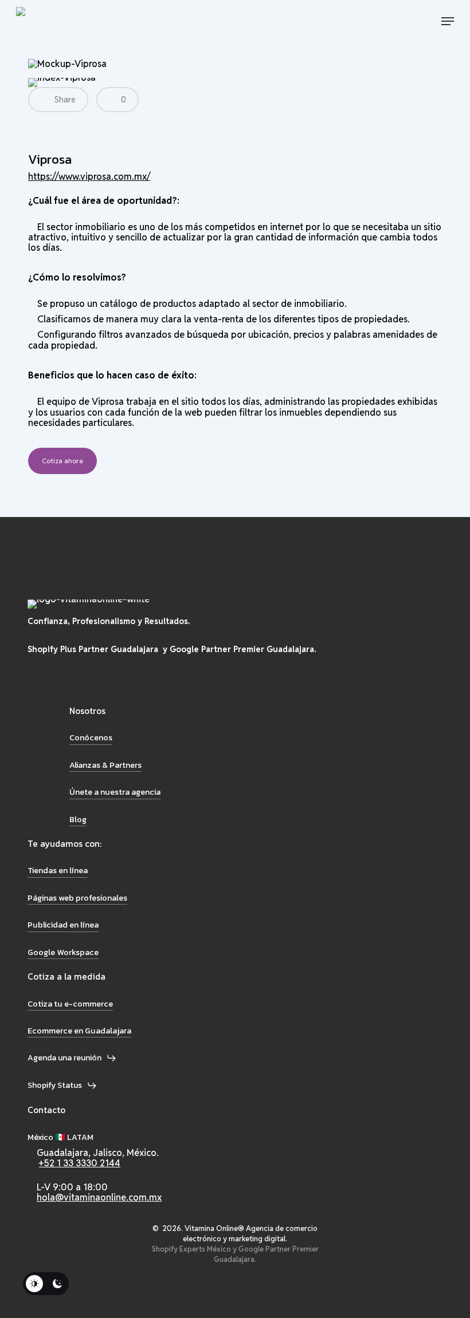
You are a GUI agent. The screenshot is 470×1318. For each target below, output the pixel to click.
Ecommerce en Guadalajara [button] (79, 1030)
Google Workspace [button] (63, 952)
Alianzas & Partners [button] (105, 765)
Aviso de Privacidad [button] (70, 1275)
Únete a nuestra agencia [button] (114, 792)
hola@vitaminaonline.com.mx (99, 1197)
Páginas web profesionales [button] (77, 897)
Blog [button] (78, 819)
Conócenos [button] (90, 737)
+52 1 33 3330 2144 (79, 1163)
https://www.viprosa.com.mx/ (89, 177)
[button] (447, 21)
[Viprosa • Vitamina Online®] (58, 21)
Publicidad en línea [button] (63, 924)
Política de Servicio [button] (68, 1299)
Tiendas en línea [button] (58, 870)
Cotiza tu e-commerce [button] (70, 1003)
